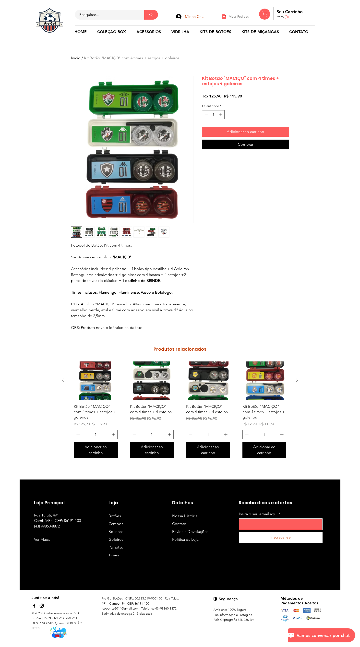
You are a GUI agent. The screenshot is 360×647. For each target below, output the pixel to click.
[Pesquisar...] (151, 15)
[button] (283, 17)
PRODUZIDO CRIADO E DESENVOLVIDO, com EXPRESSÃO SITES (57, 623)
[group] (180, 411)
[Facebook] (34, 605)
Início (76, 58)
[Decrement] (206, 114)
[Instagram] (41, 605)
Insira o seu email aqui (258, 514)
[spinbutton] (213, 114)
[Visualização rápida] (95, 380)
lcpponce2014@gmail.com (120, 608)
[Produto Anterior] (63, 380)
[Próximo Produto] (297, 380)
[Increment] (221, 114)
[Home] (264, 14)
